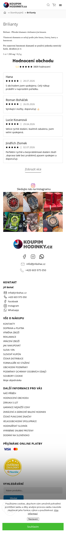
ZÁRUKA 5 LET (10, 402)
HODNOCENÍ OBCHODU (16, 397)
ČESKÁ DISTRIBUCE (13, 358)
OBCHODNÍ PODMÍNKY (15, 367)
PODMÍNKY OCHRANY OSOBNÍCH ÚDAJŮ (24, 371)
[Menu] (60, 5)
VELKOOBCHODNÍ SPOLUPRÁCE (20, 421)
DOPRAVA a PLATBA (13, 328)
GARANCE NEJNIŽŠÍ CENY (16, 407)
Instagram (33, 256)
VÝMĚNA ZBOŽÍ (11, 332)
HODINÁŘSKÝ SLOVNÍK (15, 425)
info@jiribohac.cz (35, 264)
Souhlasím (33, 526)
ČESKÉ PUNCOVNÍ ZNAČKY (17, 416)
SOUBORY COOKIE (13, 375)
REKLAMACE (9, 336)
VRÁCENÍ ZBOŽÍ (11, 341)
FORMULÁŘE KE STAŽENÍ (16, 362)
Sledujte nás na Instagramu (34, 189)
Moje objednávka (12, 380)
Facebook (24, 256)
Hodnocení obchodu (33, 61)
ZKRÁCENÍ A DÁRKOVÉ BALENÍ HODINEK (24, 411)
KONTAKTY (9, 323)
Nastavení (33, 519)
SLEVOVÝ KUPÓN (12, 354)
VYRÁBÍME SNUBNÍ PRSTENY (18, 430)
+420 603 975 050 (35, 270)
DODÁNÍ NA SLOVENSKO (16, 435)
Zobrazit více (33, 169)
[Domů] (4, 12)
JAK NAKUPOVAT (12, 345)
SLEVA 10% (9, 349)
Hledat (13, 498)
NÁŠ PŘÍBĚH (9, 393)
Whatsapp (41, 256)
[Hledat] (48, 4)
